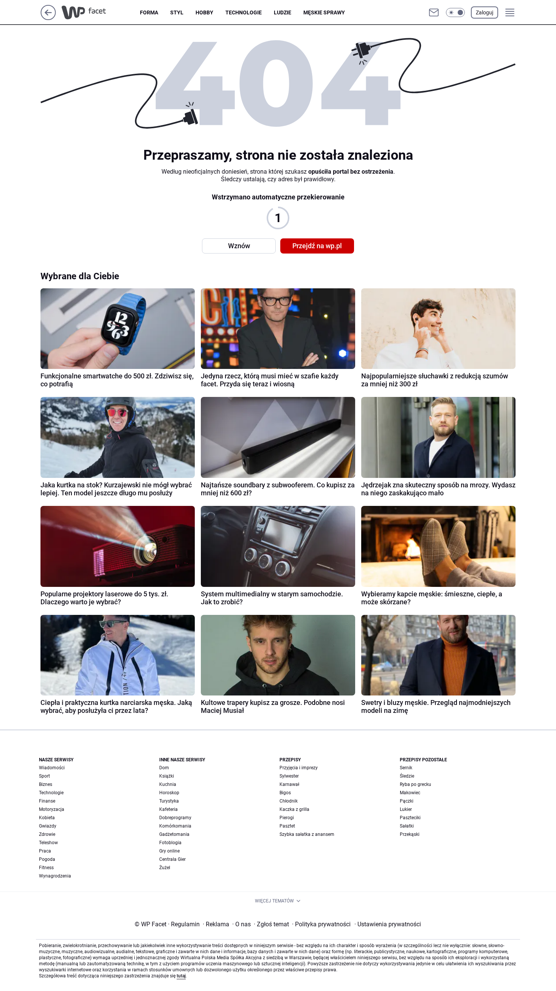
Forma (149, 12)
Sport (44, 776)
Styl (176, 12)
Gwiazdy (47, 826)
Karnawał (289, 784)
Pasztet (287, 826)
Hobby (204, 12)
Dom (164, 767)
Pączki (406, 801)
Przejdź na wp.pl (317, 246)
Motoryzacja (51, 809)
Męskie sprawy (324, 12)
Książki (166, 776)
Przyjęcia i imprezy (299, 767)
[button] (455, 12)
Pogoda (47, 859)
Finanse (47, 801)
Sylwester (289, 776)
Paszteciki (410, 817)
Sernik (406, 767)
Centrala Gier (172, 859)
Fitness (46, 867)
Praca (45, 851)
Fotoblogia (170, 842)
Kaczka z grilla (294, 809)
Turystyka (169, 801)
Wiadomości (52, 767)
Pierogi (287, 817)
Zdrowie (47, 834)
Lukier (406, 809)
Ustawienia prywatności (387, 924)
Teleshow (48, 842)
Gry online (169, 851)
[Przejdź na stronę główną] (48, 18)
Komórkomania (175, 826)
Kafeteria (168, 809)
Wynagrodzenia (55, 876)
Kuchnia (167, 784)
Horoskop (169, 792)
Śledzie (407, 776)
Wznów (239, 246)
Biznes (45, 784)
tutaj (181, 976)
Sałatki (407, 826)
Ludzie (282, 12)
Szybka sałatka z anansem (307, 834)
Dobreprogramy (175, 817)
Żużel (164, 867)
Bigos (285, 792)
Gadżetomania (174, 834)
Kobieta (47, 817)
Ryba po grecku (415, 784)
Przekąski (409, 834)
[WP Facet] (101, 12)
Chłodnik (289, 801)
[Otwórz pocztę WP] (434, 12)
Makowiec (410, 792)
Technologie (243, 12)
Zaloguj (484, 12)
